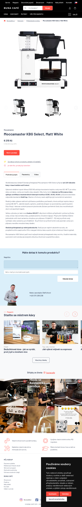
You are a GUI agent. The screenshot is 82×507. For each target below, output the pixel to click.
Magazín (16, 2)
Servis (7, 2)
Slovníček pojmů (27, 2)
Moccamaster (9, 130)
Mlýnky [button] (24, 14)
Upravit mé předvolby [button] (56, 499)
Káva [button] (6, 14)
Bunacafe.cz (11, 21)
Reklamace (7, 466)
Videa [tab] (36, 174)
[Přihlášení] (70, 8)
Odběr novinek (8, 489)
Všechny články (41, 360)
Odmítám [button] (65, 494)
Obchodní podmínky (10, 470)
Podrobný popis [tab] (11, 175)
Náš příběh (59, 2)
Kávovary (20, 21)
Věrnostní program (10, 468)
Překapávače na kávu (33, 21)
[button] (75, 2)
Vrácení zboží (16, 466)
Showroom (40, 2)
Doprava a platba (9, 463)
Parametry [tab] (26, 174)
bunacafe (50, 372)
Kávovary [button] (14, 14)
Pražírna (50, 2)
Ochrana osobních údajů (12, 472)
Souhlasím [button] (52, 494)
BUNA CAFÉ (11, 8)
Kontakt (69, 2)
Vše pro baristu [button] (36, 14)
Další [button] (75, 14)
